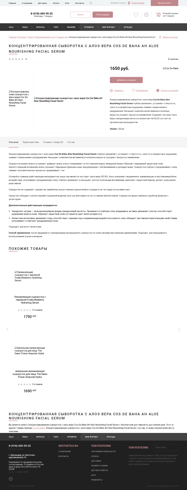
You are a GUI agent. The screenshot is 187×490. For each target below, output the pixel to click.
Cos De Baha (39, 428)
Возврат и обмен (99, 466)
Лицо (25, 27)
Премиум (89, 27)
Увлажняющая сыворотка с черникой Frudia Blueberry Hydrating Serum (30, 299)
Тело (55, 27)
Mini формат (108, 27)
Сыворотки (62, 37)
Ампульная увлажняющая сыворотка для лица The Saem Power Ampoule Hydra (30, 374)
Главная (12, 3)
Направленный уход (45, 37)
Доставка (42, 3)
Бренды (128, 27)
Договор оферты (99, 470)
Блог (67, 3)
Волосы (40, 27)
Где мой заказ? (164, 3)
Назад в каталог (170, 37)
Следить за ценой (169, 90)
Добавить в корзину (126, 80)
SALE (11, 27)
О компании (27, 3)
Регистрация (102, 14)
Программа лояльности (103, 451)
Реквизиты (96, 480)
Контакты (79, 3)
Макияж (71, 27)
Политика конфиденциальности (162, 486)
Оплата (56, 3)
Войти (81, 14)
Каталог (22, 37)
